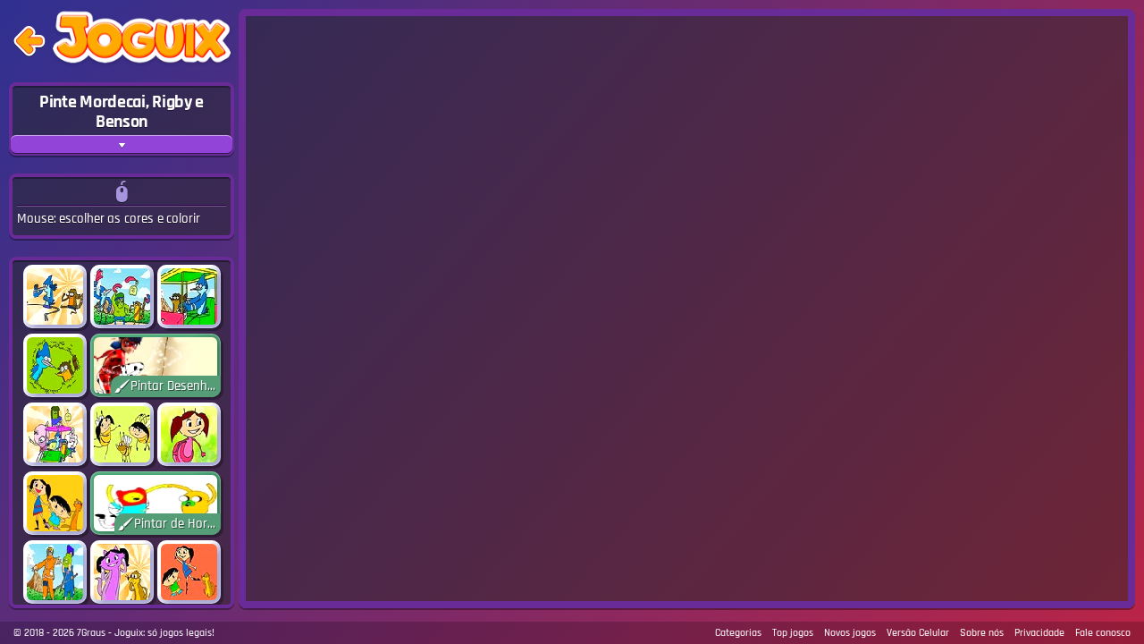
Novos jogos (850, 633)
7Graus (91, 633)
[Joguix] (141, 41)
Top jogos (792, 633)
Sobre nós (982, 633)
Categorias (738, 633)
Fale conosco (1103, 633)
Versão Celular (918, 633)
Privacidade (1039, 633)
